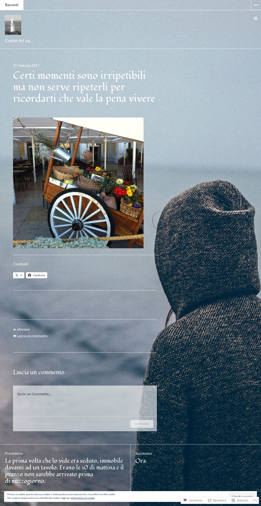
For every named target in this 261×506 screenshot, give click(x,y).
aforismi (23, 329)
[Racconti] (256, 18)
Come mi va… (19, 40)
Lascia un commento (32, 336)
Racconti (11, 5)
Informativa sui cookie (83, 497)
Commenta (142, 423)
